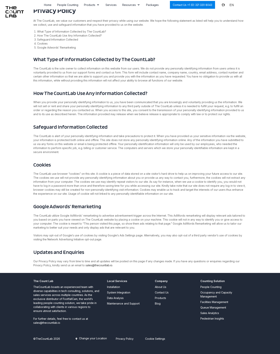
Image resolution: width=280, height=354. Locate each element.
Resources (129, 4)
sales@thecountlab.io (99, 265)
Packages (152, 4)
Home (47, 4)
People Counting (67, 4)
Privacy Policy (125, 338)
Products (89, 4)
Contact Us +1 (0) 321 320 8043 (192, 4)
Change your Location (93, 338)
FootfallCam (70, 299)
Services (111, 4)
